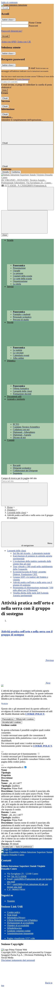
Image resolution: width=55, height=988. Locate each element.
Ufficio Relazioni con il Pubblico (22, 920)
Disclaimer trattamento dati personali (18, 960)
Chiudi (5, 98)
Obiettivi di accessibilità (18, 925)
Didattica (11, 510)
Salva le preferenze (24, 847)
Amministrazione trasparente (20, 933)
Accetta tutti (11, 722)
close (4, 235)
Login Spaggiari (23, 79)
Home (10, 507)
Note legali (12, 915)
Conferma (16, 172)
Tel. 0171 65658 (18, 876)
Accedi (5, 8)
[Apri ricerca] (30, 198)
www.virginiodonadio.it (12, 767)
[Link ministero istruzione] (14, 5)
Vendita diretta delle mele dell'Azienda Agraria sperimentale (30, 594)
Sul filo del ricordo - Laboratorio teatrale (31, 553)
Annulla (5, 172)
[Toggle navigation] (24, 222)
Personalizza (7, 719)
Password (33, 25)
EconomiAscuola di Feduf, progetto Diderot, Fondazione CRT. (29, 573)
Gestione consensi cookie (19, 931)
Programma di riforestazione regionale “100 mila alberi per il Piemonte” (33, 588)
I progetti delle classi (16, 512)
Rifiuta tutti (25, 719)
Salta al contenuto (9, 2)
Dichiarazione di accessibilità (20, 923)
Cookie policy (13, 912)
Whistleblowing (14, 928)
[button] (27, 660)
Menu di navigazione (36, 544)
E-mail (32, 68)
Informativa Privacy (16, 917)
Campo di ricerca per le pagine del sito (19, 478)
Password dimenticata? (11, 31)
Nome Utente (35, 22)
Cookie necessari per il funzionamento (19, 754)
